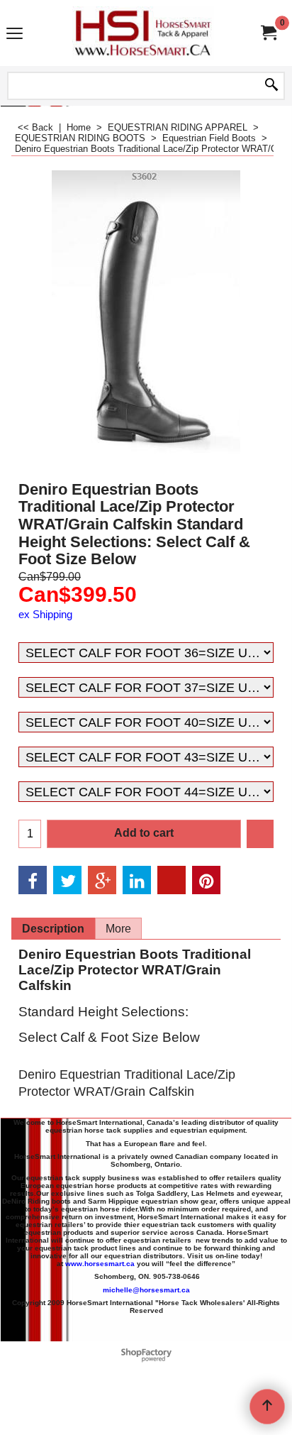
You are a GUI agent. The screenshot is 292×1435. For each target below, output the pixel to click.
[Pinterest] (206, 880)
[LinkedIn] (137, 880)
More (118, 929)
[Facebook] (32, 880)
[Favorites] (260, 833)
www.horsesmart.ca (100, 1264)
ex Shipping (45, 614)
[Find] (271, 86)
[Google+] (102, 880)
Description (53, 929)
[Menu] (14, 34)
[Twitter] (67, 880)
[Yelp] (171, 880)
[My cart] (268, 33)
